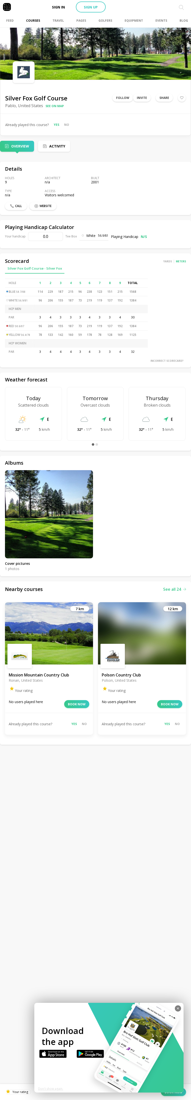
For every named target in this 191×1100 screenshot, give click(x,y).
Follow (122, 98)
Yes (56, 125)
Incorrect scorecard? (167, 361)
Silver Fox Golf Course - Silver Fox (34, 268)
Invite (142, 98)
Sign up (91, 7)
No (66, 125)
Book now (77, 704)
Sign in (58, 7)
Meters (181, 261)
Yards (167, 261)
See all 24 (172, 589)
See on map (55, 106)
